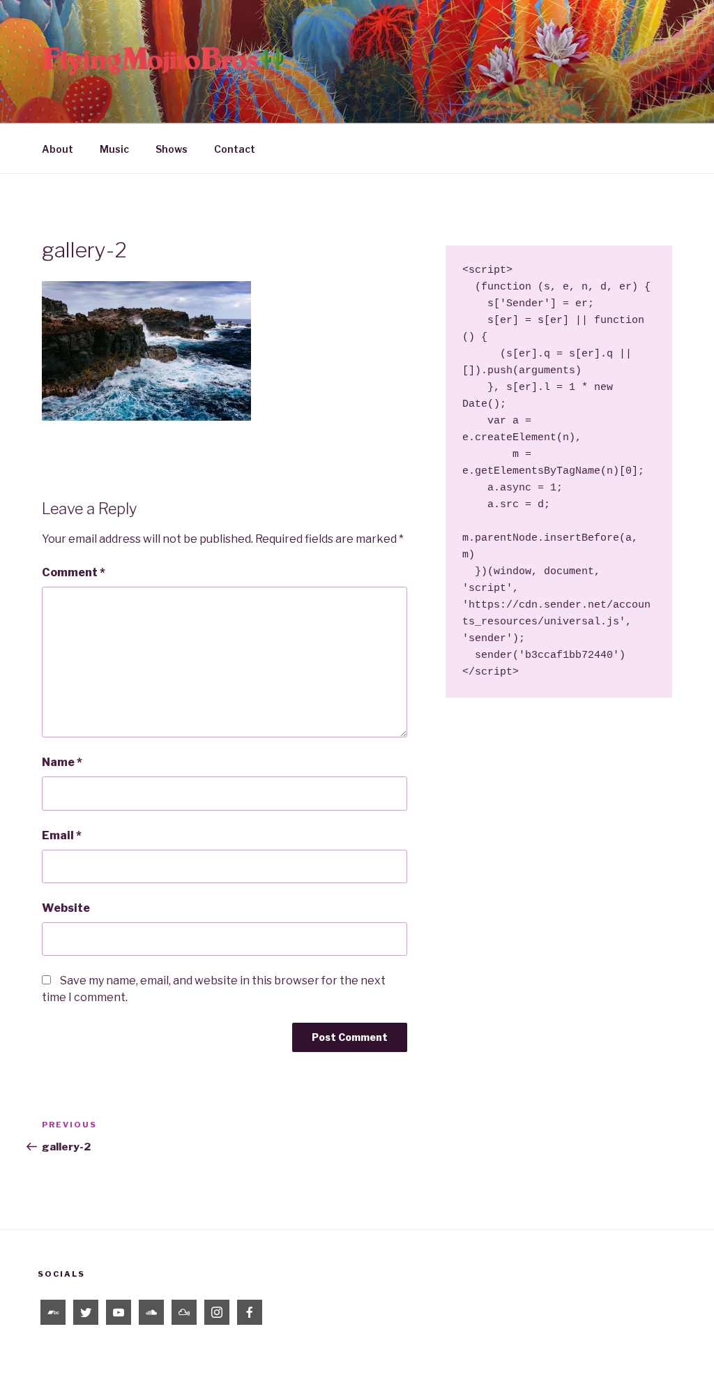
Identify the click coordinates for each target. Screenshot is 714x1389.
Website (66, 908)
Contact (234, 149)
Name (62, 762)
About (57, 149)
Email (62, 835)
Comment (73, 572)
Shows (171, 149)
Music (114, 149)
